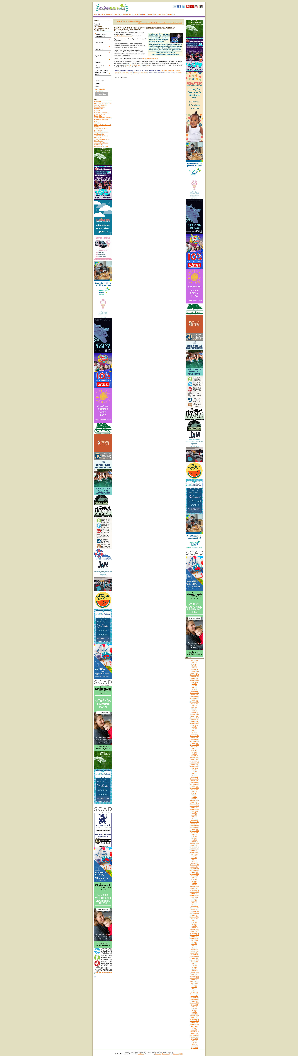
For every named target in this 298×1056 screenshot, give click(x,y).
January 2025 (194, 694)
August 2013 (194, 940)
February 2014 (194, 929)
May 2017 (194, 859)
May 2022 (194, 752)
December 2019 (194, 804)
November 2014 (194, 913)
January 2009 (194, 1033)
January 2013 (194, 952)
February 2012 (194, 972)
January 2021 (194, 780)
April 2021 (194, 775)
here (147, 65)
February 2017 (194, 865)
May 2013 (194, 945)
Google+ (188, 6)
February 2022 (194, 757)
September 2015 (194, 895)
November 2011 (194, 978)
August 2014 (194, 918)
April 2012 (194, 969)
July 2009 (194, 1028)
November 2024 (194, 698)
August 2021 (194, 768)
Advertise (102, 14)
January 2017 (194, 866)
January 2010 (194, 1017)
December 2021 (194, 761)
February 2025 (194, 693)
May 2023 (194, 730)
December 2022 (194, 739)
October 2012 (194, 958)
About (96, 14)
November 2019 (194, 806)
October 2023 (194, 721)
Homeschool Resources (101, 119)
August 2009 (194, 1026)
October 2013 (194, 936)
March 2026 (194, 669)
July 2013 (194, 942)
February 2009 (194, 1031)
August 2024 (194, 703)
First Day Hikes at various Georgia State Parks (128, 21)
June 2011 (194, 987)
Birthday (102, 62)
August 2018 (194, 832)
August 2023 (194, 725)
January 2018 (194, 845)
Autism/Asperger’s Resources (102, 117)
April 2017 (194, 861)
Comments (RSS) (178, 1053)
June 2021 (194, 771)
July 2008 (194, 1040)
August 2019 (194, 811)
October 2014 (194, 915)
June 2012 (194, 965)
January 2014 (194, 931)
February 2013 (194, 951)
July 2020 (194, 791)
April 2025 (194, 689)
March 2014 (194, 927)
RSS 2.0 (180, 72)
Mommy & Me (98, 116)
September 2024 (194, 701)
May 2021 (194, 773)
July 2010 (194, 1006)
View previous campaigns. (100, 90)
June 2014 (194, 922)
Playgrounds (97, 101)
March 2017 (194, 863)
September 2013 (194, 938)
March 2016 (194, 884)
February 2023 (194, 736)
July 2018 (194, 834)
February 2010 (194, 1015)
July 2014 (194, 920)
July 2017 (194, 856)
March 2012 (194, 970)
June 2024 (194, 707)
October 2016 (194, 872)
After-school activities (149, 14)
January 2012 (194, 974)
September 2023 (194, 723)
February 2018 (194, 843)
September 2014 (194, 917)
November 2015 (194, 892)
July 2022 (194, 748)
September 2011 (194, 981)
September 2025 (194, 680)
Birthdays (177, 70)
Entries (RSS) (166, 1053)
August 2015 (194, 897)
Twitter (183, 6)
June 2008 (194, 1042)
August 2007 (194, 1048)
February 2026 (194, 671)
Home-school (171, 14)
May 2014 (194, 924)
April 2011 (194, 990)
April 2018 (194, 839)
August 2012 (194, 961)
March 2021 (194, 777)
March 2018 (194, 841)
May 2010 (194, 1010)
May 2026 (194, 666)
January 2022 (194, 759)
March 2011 (194, 992)
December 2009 (194, 1019)
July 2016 (194, 877)
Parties (145, 72)
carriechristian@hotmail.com (150, 58)
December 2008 (194, 1035)
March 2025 (194, 691)
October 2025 (194, 678)
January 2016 (194, 888)
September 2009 (194, 1024)
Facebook (179, 6)
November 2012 (194, 956)
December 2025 (194, 675)
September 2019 (194, 809)
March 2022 (194, 755)
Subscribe (175, 6)
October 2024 (194, 700)
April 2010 (194, 1012)
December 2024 (194, 696)
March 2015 (194, 906)
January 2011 (194, 996)
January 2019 (194, 823)
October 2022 (194, 743)
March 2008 (194, 1046)
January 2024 (194, 716)
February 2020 (194, 800)
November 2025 (194, 676)
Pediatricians (138, 14)
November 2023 (194, 719)
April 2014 (194, 926)
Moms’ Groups (98, 108)
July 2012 (194, 963)
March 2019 (194, 820)
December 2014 (194, 911)
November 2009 (194, 1021)
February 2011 (194, 994)
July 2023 (194, 727)
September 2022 (194, 745)
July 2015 (194, 899)
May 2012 (194, 967)
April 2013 (194, 947)
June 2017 (194, 858)
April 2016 (194, 883)
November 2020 (194, 784)
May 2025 (194, 687)
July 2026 (194, 662)
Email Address (102, 36)
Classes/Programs (120, 72)
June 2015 (194, 900)
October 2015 (194, 893)
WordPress (141, 1053)
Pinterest (192, 6)
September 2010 (194, 1003)
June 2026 (194, 664)
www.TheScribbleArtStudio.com (123, 36)
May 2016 (194, 881)
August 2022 (194, 746)
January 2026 (194, 673)
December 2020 (194, 782)
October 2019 (194, 807)
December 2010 (194, 997)
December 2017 (194, 847)
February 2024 (194, 714)
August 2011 (194, 983)
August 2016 (194, 875)
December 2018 (194, 825)
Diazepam (158, 1053)
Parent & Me (161, 14)
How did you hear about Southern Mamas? (102, 72)
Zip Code (102, 56)
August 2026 (194, 660)
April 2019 (194, 818)
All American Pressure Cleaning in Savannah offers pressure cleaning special (160, 23)
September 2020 (194, 788)
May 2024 (194, 709)
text (97, 86)
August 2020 (194, 789)
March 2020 (194, 798)
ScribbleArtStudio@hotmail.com (133, 65)
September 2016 (194, 874)
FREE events (109, 14)
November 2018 (194, 827)
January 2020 (194, 802)
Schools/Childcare (126, 14)
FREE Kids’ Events (99, 114)
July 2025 (194, 684)
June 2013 (194, 944)
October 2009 (194, 1022)
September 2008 (194, 1037)
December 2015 (194, 890)
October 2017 (194, 850)
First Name (102, 43)
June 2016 (194, 879)
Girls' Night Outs (138, 72)
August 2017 (194, 854)
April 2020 (194, 797)
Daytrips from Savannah (101, 146)
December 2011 (194, 976)
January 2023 (194, 737)
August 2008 (194, 1039)
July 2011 (194, 985)
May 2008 (194, 1044)
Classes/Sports (129, 72)
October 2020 (194, 786)
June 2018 (194, 836)
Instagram (201, 6)
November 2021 (194, 762)
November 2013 (194, 935)
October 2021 (194, 764)
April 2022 (194, 754)
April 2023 (194, 732)
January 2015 (194, 909)
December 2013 (194, 933)
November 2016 (194, 870)
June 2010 (194, 1008)
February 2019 (194, 822)
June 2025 (194, 685)
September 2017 (194, 852)
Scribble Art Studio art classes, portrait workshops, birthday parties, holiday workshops (144, 28)
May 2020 (194, 795)
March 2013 (194, 949)
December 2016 (194, 868)
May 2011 (194, 988)
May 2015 (194, 902)
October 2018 (194, 829)
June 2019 (194, 814)
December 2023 (194, 718)
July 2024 (194, 705)
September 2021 (194, 766)
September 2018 (194, 831)
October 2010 (194, 1001)
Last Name (102, 49)
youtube (196, 6)
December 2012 (194, 954)
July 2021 (194, 770)
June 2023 (194, 728)
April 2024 (194, 710)
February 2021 (194, 779)
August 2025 (194, 682)
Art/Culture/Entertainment (167, 70)
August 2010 (194, 1004)
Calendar (117, 14)
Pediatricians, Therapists (101, 112)
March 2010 (194, 1013)
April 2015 (194, 904)
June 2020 (194, 793)
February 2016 (194, 886)
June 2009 (194, 1030)
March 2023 (194, 734)
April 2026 (194, 667)
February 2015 (194, 908)
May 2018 (194, 838)
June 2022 (194, 750)
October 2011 (194, 979)
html (98, 83)
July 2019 (194, 813)
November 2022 (194, 741)
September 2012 (194, 960)
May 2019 (194, 816)
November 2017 (194, 848)
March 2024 (194, 712)
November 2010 (194, 999)
